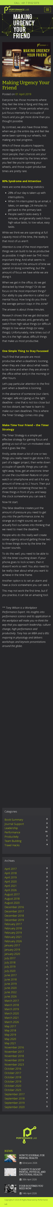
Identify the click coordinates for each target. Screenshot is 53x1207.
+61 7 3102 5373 (30, 3)
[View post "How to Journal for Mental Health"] (10, 1160)
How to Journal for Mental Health (32, 1156)
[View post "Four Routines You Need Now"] (10, 1191)
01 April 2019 (23, 94)
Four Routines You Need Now (31, 1187)
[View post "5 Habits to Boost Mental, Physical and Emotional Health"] (10, 1174)
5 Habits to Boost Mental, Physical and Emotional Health (32, 1172)
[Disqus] (26, 692)
